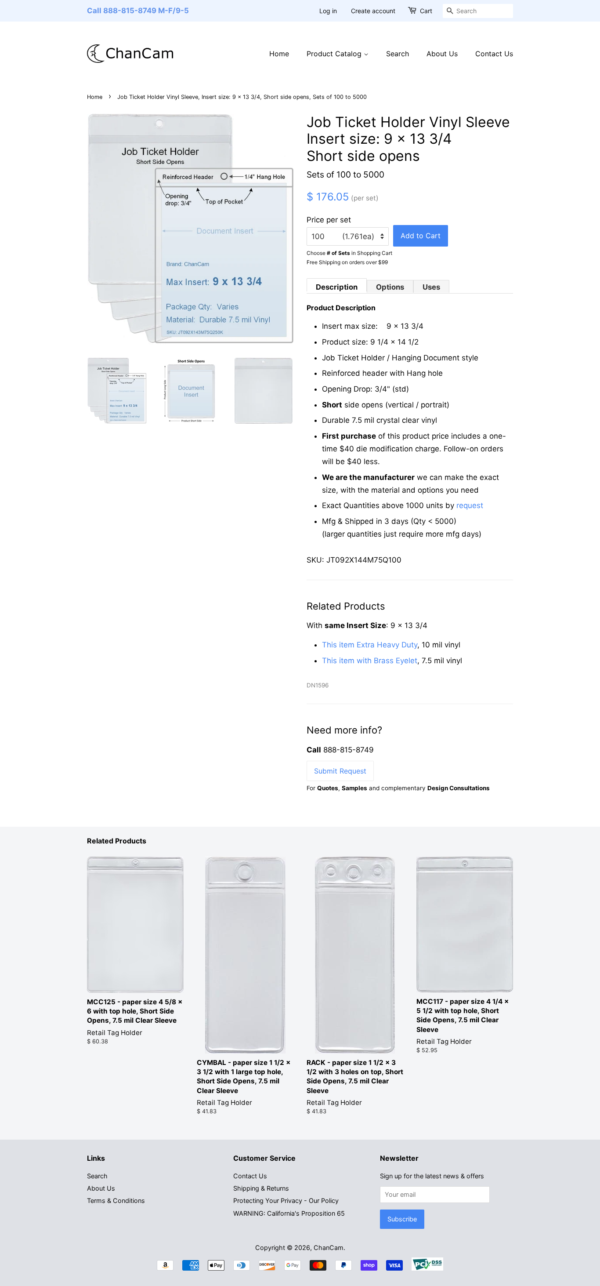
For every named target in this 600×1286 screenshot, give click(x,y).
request (469, 505)
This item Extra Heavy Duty (369, 644)
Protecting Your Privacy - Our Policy (286, 1200)
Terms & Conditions (116, 1200)
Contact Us (494, 53)
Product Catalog (335, 53)
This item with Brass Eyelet (369, 660)
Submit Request (340, 771)
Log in (328, 11)
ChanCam (328, 1247)
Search (397, 53)
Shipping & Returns (261, 1188)
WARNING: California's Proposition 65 (289, 1213)
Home (279, 53)
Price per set (329, 219)
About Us (442, 53)
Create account (373, 11)
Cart (426, 11)
